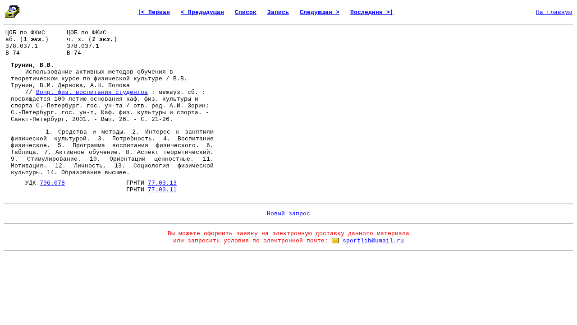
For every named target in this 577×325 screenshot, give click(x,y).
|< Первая (153, 12)
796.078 (52, 183)
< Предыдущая (202, 12)
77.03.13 (162, 183)
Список (245, 12)
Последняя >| (372, 12)
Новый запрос (288, 213)
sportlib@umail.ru (373, 240)
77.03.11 (162, 189)
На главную (554, 12)
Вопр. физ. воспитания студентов (92, 92)
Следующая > (319, 12)
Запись (278, 12)
